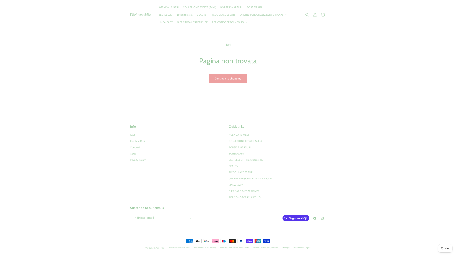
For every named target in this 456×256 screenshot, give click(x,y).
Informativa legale (302, 247)
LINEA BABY (236, 184)
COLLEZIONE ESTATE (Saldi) (245, 141)
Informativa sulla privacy (205, 247)
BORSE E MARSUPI (240, 147)
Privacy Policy (138, 159)
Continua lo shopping (228, 78)
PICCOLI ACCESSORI (241, 172)
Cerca (133, 153)
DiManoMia (159, 248)
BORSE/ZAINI (237, 153)
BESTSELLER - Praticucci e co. (246, 159)
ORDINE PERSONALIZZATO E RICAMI (251, 178)
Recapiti (286, 247)
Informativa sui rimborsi (179, 247)
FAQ (132, 134)
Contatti (135, 147)
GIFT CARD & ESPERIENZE (244, 191)
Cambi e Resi (137, 141)
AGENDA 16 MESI (239, 134)
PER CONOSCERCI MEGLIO (245, 197)
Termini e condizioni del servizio (235, 247)
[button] (263, 14)
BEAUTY (233, 166)
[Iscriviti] (190, 218)
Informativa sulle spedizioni (266, 247)
